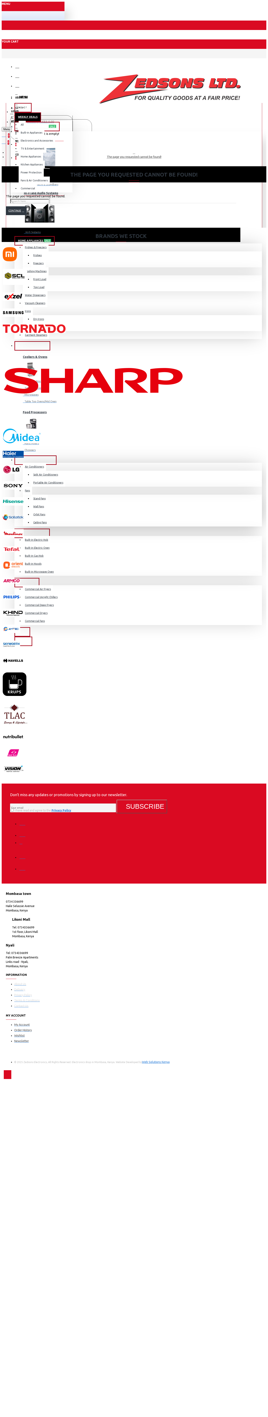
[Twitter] (23, 832)
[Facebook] (23, 821)
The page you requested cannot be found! (134, 157)
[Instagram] (23, 844)
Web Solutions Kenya (156, 1062)
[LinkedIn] (23, 854)
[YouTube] (23, 866)
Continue (14, 210)
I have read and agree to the (42, 810)
